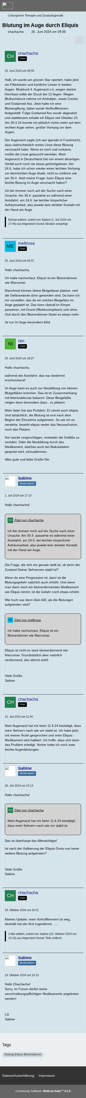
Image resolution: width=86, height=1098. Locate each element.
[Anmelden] (68, 5)
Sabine (46, 219)
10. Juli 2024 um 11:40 (19, 716)
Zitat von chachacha (29, 520)
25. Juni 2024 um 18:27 (19, 358)
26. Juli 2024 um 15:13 (19, 785)
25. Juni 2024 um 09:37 (19, 260)
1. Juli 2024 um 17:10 (18, 495)
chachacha (16, 31)
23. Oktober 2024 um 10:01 (22, 910)
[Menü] (80, 5)
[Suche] (57, 5)
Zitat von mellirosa (27, 620)
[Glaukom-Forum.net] (7, 5)
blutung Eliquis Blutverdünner (23, 1054)
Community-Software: (43, 1091)
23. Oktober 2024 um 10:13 (22, 975)
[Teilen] (79, 40)
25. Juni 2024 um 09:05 (19, 70)
